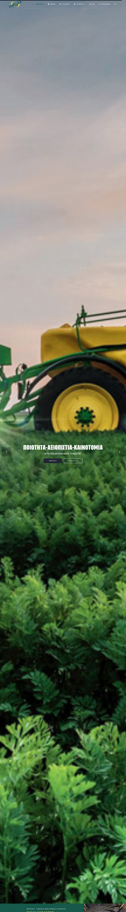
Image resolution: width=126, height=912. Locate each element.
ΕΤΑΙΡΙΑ (52, 4)
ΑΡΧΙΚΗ (41, 4)
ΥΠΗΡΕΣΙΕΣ (66, 4)
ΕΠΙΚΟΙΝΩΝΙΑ (105, 4)
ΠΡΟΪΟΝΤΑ (79, 4)
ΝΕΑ (93, 4)
